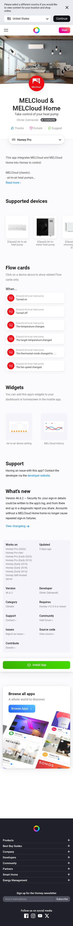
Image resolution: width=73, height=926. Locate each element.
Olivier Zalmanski (48, 592)
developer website (38, 475)
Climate (10, 606)
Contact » (11, 620)
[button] (27, 19)
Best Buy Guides (12, 846)
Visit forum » (46, 620)
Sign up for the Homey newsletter (36, 893)
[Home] (36, 30)
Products (8, 840)
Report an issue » (15, 633)
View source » (46, 633)
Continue (61, 18)
